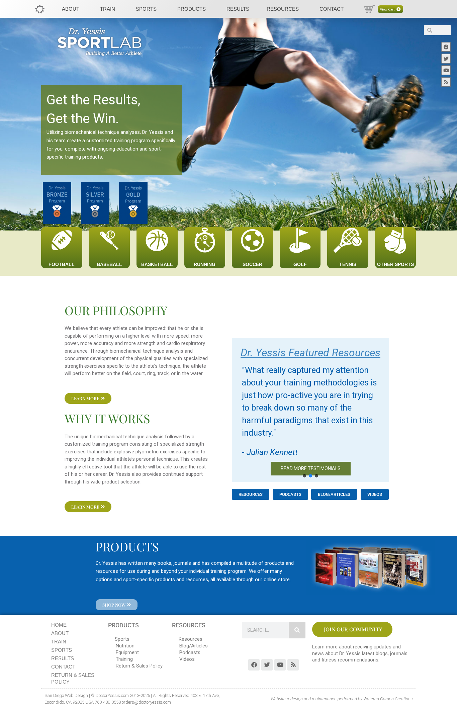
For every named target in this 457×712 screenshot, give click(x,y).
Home (59, 625)
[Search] (297, 630)
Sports (146, 9)
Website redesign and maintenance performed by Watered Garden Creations (342, 698)
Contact (331, 9)
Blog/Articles (193, 646)
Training (124, 659)
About (70, 9)
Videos (187, 659)
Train (107, 9)
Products (191, 9)
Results (237, 9)
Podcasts (189, 652)
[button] (304, 475)
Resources (283, 9)
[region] (310, 410)
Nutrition (125, 646)
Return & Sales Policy (72, 678)
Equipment (127, 652)
